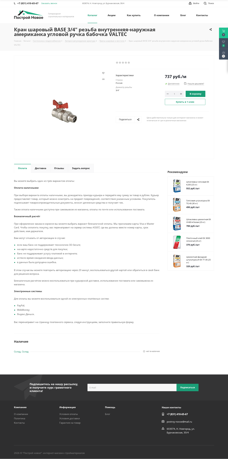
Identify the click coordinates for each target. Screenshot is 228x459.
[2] (120, 62)
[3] (123, 62)
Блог (107, 414)
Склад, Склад (21, 351)
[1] (117, 62)
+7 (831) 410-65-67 (177, 414)
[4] (126, 62)
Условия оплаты (68, 414)
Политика (19, 418)
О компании (21, 414)
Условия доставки (69, 418)
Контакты (19, 422)
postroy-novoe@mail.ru (179, 421)
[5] (128, 62)
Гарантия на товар (69, 422)
